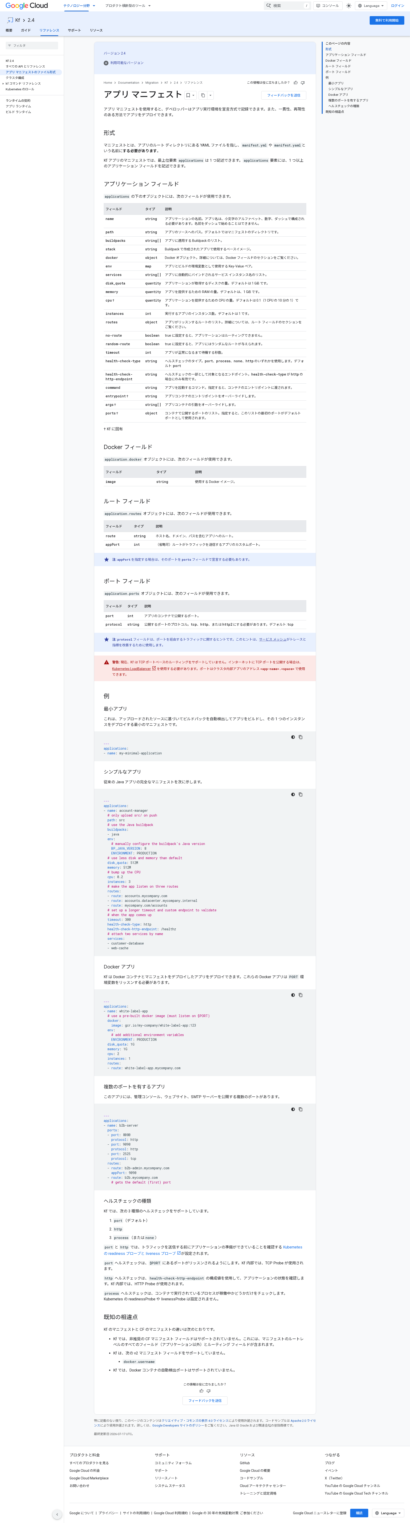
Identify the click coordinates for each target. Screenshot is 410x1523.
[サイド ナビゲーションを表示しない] (57, 1514)
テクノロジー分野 (76, 6)
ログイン (397, 6)
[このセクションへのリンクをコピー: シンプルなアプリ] (146, 772)
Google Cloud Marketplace (89, 1478)
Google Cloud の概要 (255, 1471)
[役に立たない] (302, 82)
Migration (151, 82)
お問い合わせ (79, 1486)
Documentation (128, 82)
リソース (96, 30)
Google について (82, 1513)
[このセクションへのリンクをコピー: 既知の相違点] (142, 1318)
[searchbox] (32, 45)
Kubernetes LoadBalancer (131, 669)
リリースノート (166, 1478)
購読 (359, 1513)
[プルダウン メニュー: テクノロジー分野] (95, 5)
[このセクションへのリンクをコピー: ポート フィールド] (155, 582)
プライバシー (108, 1513)
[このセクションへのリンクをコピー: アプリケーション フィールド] (184, 185)
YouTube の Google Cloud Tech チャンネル (356, 1493)
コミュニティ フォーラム (173, 1463)
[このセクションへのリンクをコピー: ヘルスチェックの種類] (156, 1201)
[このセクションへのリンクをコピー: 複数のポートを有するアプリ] (170, 1087)
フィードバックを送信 (283, 95)
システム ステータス (170, 1486)
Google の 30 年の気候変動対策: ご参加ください (227, 1513)
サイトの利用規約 (136, 1513)
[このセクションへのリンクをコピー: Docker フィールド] (157, 447)
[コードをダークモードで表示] (293, 737)
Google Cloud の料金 (85, 1471)
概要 (9, 30)
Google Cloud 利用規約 (171, 1513)
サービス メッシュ (272, 639)
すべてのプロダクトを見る (89, 1463)
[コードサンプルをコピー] (300, 737)
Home (108, 82)
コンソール (330, 6)
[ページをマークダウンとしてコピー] (203, 95)
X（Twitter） (335, 1478)
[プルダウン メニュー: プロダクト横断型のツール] (151, 5)
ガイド (26, 30)
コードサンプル (251, 1478)
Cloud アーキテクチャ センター (263, 1486)
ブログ (330, 1463)
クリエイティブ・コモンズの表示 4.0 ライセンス (195, 1420)
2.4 (31, 20)
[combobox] (287, 5)
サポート (74, 30)
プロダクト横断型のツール (125, 6)
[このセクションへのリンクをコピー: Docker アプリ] (140, 967)
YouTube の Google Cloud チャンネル (352, 1486)
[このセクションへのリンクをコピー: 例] (114, 697)
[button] (31, 84)
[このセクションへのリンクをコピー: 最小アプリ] (132, 709)
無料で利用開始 (387, 20)
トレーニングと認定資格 (258, 1493)
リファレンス (49, 30)
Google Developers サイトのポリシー (178, 1425)
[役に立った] (295, 82)
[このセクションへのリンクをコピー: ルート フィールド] (155, 502)
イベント (331, 1471)
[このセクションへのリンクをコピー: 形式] (120, 133)
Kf (17, 20)
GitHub (245, 1463)
